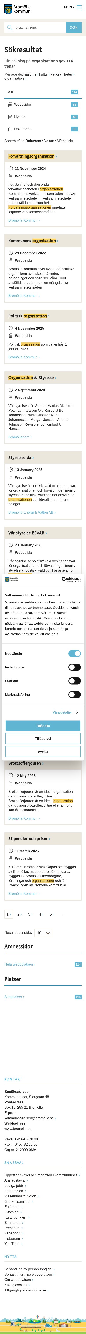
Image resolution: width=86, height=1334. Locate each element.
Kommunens (32, 241)
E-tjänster (12, 1207)
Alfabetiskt (64, 141)
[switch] (74, 667)
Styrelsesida (19, 457)
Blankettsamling (17, 1201)
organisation (14, 78)
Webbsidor (45, 104)
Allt (42, 92)
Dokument (44, 129)
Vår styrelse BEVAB (26, 533)
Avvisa (43, 751)
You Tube (12, 1244)
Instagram (12, 1238)
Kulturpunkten (15, 1217)
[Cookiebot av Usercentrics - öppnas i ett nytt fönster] (62, 580)
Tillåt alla (43, 725)
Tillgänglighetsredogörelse (25, 1290)
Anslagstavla (15, 1180)
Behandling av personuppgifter (28, 1269)
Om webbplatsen (17, 1280)
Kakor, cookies (15, 1285)
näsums (30, 74)
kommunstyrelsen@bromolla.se (29, 1118)
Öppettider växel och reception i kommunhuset (41, 1175)
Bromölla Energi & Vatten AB (30, 512)
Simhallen (12, 1223)
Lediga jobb (14, 1186)
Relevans (33, 141)
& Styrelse (31, 378)
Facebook (12, 1233)
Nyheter (45, 117)
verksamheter (61, 74)
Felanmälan (14, 1191)
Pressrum (12, 1228)
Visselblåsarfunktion (20, 1196)
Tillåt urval (43, 738)
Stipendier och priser (28, 838)
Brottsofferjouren (24, 763)
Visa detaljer (62, 712)
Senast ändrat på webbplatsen (28, 1274)
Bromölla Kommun (22, 220)
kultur (43, 74)
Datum (49, 141)
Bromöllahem (18, 437)
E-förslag (11, 1212)
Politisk (27, 316)
